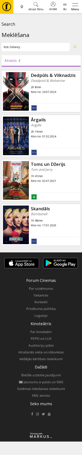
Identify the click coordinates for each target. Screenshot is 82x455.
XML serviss (41, 395)
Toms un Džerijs (48, 164)
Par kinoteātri (41, 331)
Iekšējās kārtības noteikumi (41, 359)
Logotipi (41, 315)
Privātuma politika (41, 308)
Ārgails (38, 120)
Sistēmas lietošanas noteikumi (41, 388)
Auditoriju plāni (41, 345)
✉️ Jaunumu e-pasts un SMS (41, 382)
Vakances (41, 295)
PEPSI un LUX (41, 338)
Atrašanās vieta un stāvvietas (41, 352)
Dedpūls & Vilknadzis (53, 75)
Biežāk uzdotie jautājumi (41, 375)
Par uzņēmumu (41, 288)
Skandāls (40, 209)
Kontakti (41, 302)
